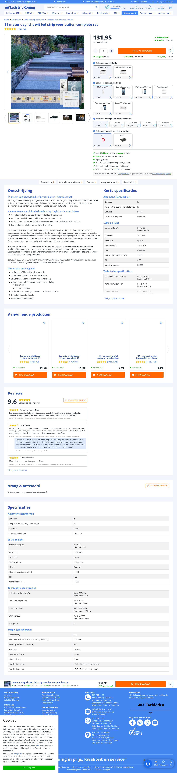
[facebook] (132, 722)
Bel (171, 765)
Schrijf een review (77, 400)
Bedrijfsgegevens (11, 697)
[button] (86, 72)
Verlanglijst (150, 8)
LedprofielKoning (49, 715)
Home (6, 19)
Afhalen (57, 697)
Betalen (55, 695)
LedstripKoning (11, 692)
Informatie (9, 705)
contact (117, 169)
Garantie (45, 700)
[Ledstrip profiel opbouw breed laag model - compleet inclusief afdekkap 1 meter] (108, 337)
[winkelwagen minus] (95, 50)
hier (37, 745)
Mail (156, 765)
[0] (170, 7)
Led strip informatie (13, 710)
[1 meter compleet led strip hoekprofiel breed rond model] (147, 337)
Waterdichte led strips (14, 712)
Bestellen (46, 695)
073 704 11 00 (98, 718)
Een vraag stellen (158, 485)
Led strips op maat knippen (16, 715)
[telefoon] (88, 697)
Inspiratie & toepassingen (15, 707)
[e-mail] (88, 711)
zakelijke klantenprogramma (161, 174)
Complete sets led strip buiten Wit (60, 19)
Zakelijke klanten (11, 700)
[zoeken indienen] (96, 7)
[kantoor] (88, 735)
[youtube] (155, 722)
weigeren (18, 753)
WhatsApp (164, 765)
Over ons (8, 695)
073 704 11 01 (98, 695)
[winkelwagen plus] (111, 50)
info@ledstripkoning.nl (102, 709)
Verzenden (46, 697)
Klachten (55, 700)
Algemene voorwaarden (81, 767)
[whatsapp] (158, 2)
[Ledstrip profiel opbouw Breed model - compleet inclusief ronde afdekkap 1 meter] (69, 337)
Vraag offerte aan (123, 174)
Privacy (96, 767)
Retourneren (47, 702)
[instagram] (147, 722)
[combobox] (69, 7)
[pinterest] (140, 722)
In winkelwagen (144, 51)
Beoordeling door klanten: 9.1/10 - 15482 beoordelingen (88, 769)
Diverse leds (16, 19)
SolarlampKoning (49, 712)
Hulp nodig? (90, 692)
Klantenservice (136, 8)
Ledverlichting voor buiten (34, 19)
